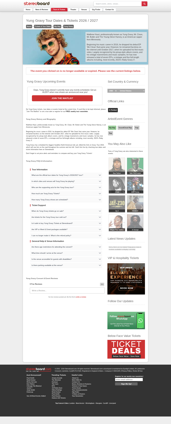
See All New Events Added (36, 396)
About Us (75, 378)
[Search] (144, 3)
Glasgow (99, 403)
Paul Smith (30, 378)
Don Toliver (31, 384)
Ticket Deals (76, 388)
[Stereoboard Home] (37, 5)
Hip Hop (57, 26)
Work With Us (77, 380)
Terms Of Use (138, 371)
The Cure (55, 384)
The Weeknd (56, 380)
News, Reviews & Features (81, 384)
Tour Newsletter (77, 396)
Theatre (73, 9)
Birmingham (90, 403)
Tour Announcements (79, 390)
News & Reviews (41, 9)
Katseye (55, 382)
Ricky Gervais (32, 382)
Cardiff (105, 403)
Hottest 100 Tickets (59, 398)
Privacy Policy (126, 371)
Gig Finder (96, 9)
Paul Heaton (56, 396)
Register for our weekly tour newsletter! (129, 376)
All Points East (57, 388)
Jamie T (29, 388)
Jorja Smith (31, 390)
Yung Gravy (68, 26)
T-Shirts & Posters (78, 394)
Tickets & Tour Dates (43, 26)
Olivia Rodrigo (57, 390)
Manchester (80, 403)
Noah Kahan (31, 380)
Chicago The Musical (34, 386)
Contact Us (109, 9)
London (72, 403)
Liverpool (112, 403)
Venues (84, 9)
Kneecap (30, 392)
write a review (81, 297)
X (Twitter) (113, 110)
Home (28, 9)
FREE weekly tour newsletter (77, 111)
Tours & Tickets (59, 9)
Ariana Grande (57, 378)
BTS (53, 386)
